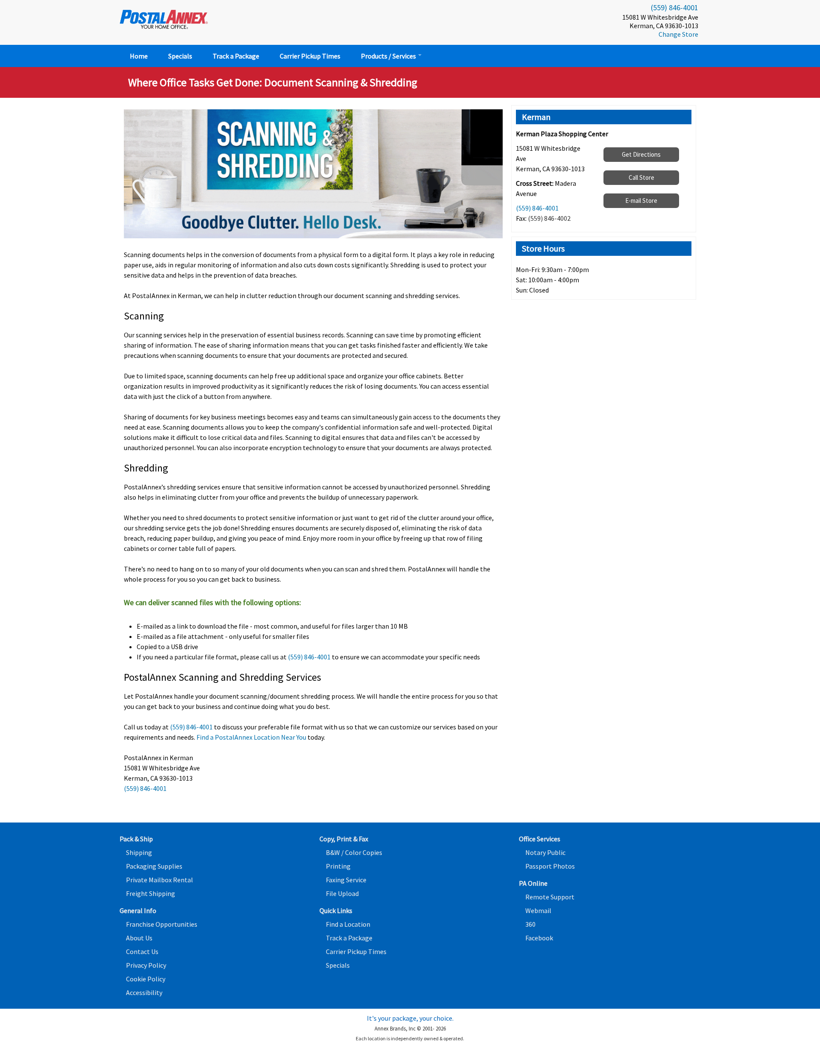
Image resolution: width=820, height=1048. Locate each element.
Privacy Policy (146, 965)
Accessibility (144, 992)
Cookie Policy (145, 979)
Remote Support (549, 897)
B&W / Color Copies (354, 852)
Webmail (538, 910)
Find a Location (348, 924)
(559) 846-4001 (674, 7)
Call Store (641, 177)
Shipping (139, 852)
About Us (139, 938)
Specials (180, 56)
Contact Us (142, 951)
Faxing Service (346, 879)
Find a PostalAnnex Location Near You (251, 737)
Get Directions (641, 154)
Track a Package (236, 56)
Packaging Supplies (154, 866)
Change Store (678, 34)
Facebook (539, 938)
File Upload (342, 893)
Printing (338, 866)
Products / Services (389, 56)
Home (139, 56)
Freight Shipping (150, 893)
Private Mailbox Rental (159, 879)
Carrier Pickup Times (310, 56)
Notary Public (545, 852)
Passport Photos (550, 866)
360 (530, 924)
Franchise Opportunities (161, 924)
